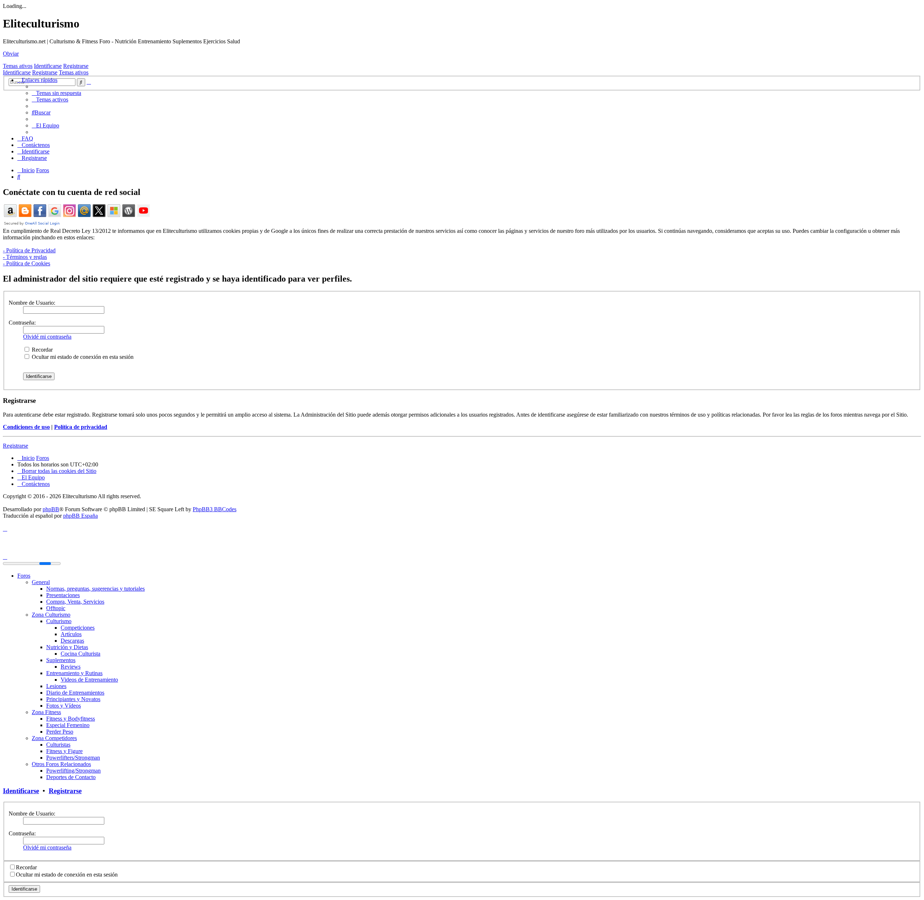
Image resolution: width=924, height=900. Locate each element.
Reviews (70, 667)
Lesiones (56, 686)
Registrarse (75, 66)
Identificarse (48, 66)
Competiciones (78, 628)
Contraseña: (22, 322)
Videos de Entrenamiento (89, 680)
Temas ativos (17, 66)
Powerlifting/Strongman (73, 771)
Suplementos (60, 660)
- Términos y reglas (25, 257)
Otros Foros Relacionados (61, 764)
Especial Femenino (68, 725)
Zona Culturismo (51, 615)
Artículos (71, 634)
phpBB (51, 509)
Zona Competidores (54, 738)
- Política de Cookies (26, 263)
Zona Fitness (46, 712)
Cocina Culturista (80, 654)
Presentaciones (63, 595)
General (41, 582)
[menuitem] (56, 93)
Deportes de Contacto (71, 777)
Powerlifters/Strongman (73, 758)
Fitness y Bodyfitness (70, 719)
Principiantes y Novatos (73, 699)
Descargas (72, 641)
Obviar (11, 54)
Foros (23, 576)
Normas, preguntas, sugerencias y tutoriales (95, 589)
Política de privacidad (80, 427)
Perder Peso (59, 732)
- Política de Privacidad (29, 250)
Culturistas (58, 745)
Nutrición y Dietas (67, 647)
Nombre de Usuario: (32, 303)
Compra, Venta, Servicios (75, 602)
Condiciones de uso (26, 427)
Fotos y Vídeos (63, 706)
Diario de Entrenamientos (75, 693)
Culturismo (58, 621)
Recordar (41, 350)
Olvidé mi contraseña (47, 337)
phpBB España (80, 516)
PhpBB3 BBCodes (214, 509)
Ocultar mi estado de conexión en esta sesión (82, 357)
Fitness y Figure (64, 751)
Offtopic (55, 608)
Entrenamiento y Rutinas (74, 673)
